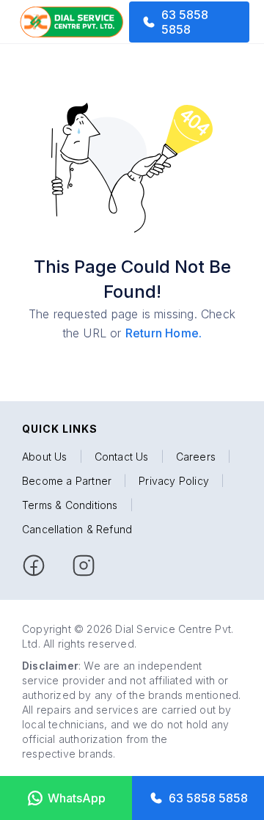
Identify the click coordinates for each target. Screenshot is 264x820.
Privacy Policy (174, 481)
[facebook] (33, 565)
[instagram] (83, 565)
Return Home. (163, 333)
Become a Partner (66, 481)
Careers (196, 456)
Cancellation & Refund (77, 529)
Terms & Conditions (70, 505)
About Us (44, 456)
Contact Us (122, 456)
